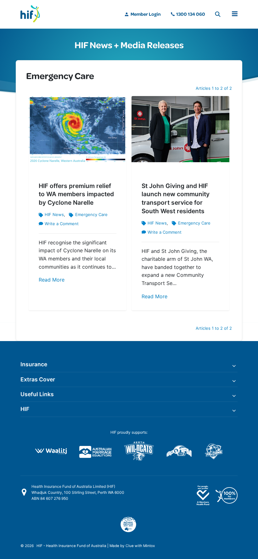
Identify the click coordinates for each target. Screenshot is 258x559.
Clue (130, 546)
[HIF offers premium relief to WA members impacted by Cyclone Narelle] (77, 130)
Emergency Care (91, 214)
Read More (51, 280)
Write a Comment (62, 223)
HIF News (54, 214)
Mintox (149, 546)
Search (217, 14)
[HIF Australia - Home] (33, 14)
